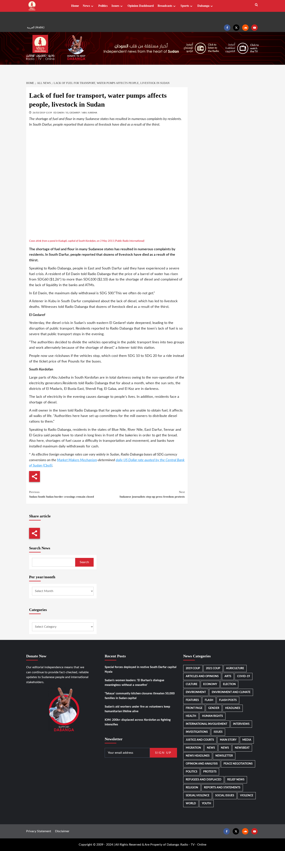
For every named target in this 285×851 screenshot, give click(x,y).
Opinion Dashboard (141, 5)
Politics (103, 5)
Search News (39, 548)
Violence (246, 795)
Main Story (228, 740)
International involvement (206, 724)
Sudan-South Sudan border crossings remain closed (61, 494)
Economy (210, 684)
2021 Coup (213, 668)
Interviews (241, 724)
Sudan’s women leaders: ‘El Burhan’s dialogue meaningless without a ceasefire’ (134, 682)
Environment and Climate (231, 692)
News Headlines (198, 755)
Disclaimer (62, 831)
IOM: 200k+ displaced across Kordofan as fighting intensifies (138, 722)
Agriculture (235, 668)
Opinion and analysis (202, 763)
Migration (193, 748)
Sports (184, 5)
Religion (192, 787)
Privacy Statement (38, 831)
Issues (115, 5)
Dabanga (203, 5)
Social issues (224, 795)
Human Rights (212, 716)
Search (84, 562)
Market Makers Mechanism (77, 460)
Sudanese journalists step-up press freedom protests (152, 494)
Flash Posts (228, 700)
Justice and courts (200, 740)
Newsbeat (242, 748)
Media (246, 740)
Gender (213, 708)
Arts (228, 676)
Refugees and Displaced (203, 779)
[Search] (256, 5)
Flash (209, 700)
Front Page (194, 708)
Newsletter (224, 755)
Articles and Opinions (202, 676)
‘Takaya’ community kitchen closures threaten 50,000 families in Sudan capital (140, 696)
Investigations (197, 732)
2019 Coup (193, 668)
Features (192, 700)
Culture (191, 684)
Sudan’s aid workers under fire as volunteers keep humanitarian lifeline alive (137, 709)
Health (191, 716)
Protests (210, 771)
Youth (206, 803)
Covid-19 (243, 676)
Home (75, 5)
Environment (196, 692)
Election (229, 684)
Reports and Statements (222, 787)
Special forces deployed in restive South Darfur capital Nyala (140, 669)
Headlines (232, 708)
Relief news (235, 779)
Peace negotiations (238, 763)
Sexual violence (197, 795)
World (191, 803)
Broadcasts (165, 5)
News (86, 5)
